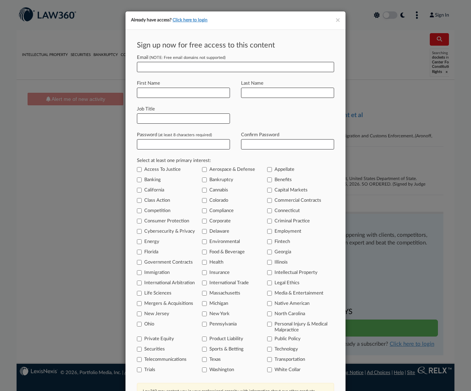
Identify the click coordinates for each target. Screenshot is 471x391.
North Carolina (290, 313)
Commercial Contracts (298, 200)
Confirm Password (260, 135)
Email (181, 57)
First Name (148, 83)
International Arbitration (169, 283)
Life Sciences (157, 293)
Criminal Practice (292, 221)
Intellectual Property (296, 272)
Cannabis (218, 190)
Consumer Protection (166, 221)
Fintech (282, 241)
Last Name (252, 83)
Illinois (281, 262)
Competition (157, 210)
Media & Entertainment (299, 293)
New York (219, 313)
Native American (292, 303)
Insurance (219, 272)
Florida (151, 252)
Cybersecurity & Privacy (169, 231)
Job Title (146, 109)
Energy (151, 241)
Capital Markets (291, 190)
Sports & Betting (226, 349)
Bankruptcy (221, 179)
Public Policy (288, 339)
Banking (152, 179)
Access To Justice (162, 169)
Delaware (219, 231)
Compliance (221, 210)
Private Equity (159, 339)
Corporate (220, 221)
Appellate (284, 169)
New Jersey (156, 313)
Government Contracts (168, 262)
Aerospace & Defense (232, 169)
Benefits (283, 179)
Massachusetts (224, 293)
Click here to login (190, 20)
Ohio (149, 324)
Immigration (157, 272)
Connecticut (287, 210)
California (154, 190)
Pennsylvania (223, 324)
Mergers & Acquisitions (168, 303)
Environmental (224, 241)
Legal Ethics (287, 283)
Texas (215, 359)
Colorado (218, 200)
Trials (149, 369)
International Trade (229, 283)
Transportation (290, 359)
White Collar (288, 369)
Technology (286, 349)
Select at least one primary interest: (174, 160)
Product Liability (226, 339)
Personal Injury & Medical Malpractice (301, 327)
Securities (154, 349)
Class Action (157, 200)
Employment (288, 231)
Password (174, 135)
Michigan (218, 303)
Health (216, 262)
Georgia (283, 252)
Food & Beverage (227, 252)
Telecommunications (165, 359)
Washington (221, 369)
